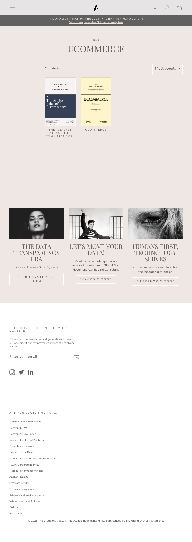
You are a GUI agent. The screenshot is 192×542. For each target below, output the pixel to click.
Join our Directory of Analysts (26, 440)
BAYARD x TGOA (96, 279)
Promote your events (21, 446)
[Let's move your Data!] (96, 223)
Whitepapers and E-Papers (25, 501)
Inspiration (15, 513)
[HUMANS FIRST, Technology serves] (155, 223)
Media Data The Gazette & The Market (32, 458)
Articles (13, 507)
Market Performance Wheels (26, 471)
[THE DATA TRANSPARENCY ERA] (36, 223)
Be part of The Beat (21, 452)
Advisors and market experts (26, 495)
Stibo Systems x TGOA (36, 279)
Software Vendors (19, 483)
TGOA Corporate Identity (24, 464)
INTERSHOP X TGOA (155, 281)
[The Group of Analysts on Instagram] (12, 372)
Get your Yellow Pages (22, 434)
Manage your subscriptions (25, 421)
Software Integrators (21, 489)
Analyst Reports (18, 477)
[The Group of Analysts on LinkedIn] (30, 372)
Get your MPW (18, 428)
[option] (96, 21)
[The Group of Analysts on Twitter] (21, 372)
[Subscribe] (76, 357)
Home (95, 40)
